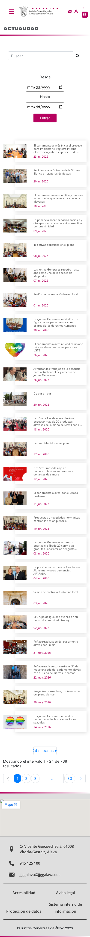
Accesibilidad (23, 892)
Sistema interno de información (65, 908)
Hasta (45, 96)
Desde (45, 77)
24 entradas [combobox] (43, 750)
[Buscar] (77, 55)
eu (85, 8)
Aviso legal (65, 892)
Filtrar (45, 118)
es (84, 14)
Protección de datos (23, 911)
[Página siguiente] (81, 778)
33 (71, 779)
